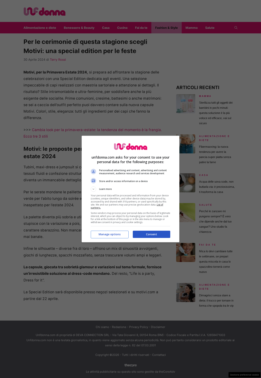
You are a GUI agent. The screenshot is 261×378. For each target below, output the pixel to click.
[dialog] (130, 189)
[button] (130, 189)
